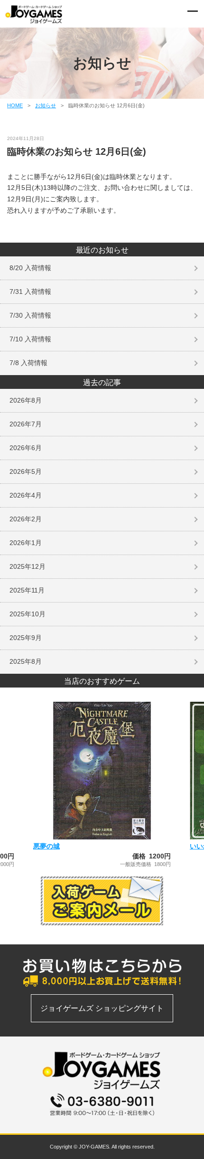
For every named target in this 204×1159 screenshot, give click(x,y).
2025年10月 (27, 614)
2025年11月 (27, 590)
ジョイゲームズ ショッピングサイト (102, 1008)
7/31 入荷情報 (30, 291)
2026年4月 (25, 495)
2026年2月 (25, 519)
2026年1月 (25, 543)
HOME (15, 105)
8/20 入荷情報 (30, 268)
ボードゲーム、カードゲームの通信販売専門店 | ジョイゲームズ (34, 14)
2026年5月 (25, 471)
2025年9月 (25, 637)
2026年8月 (25, 400)
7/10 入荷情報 (30, 339)
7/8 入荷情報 (28, 363)
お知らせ (45, 105)
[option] (102, 784)
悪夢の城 (46, 846)
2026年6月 (25, 448)
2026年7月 (25, 424)
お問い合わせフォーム (102, 1121)
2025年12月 (27, 566)
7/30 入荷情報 (30, 315)
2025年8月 (25, 661)
